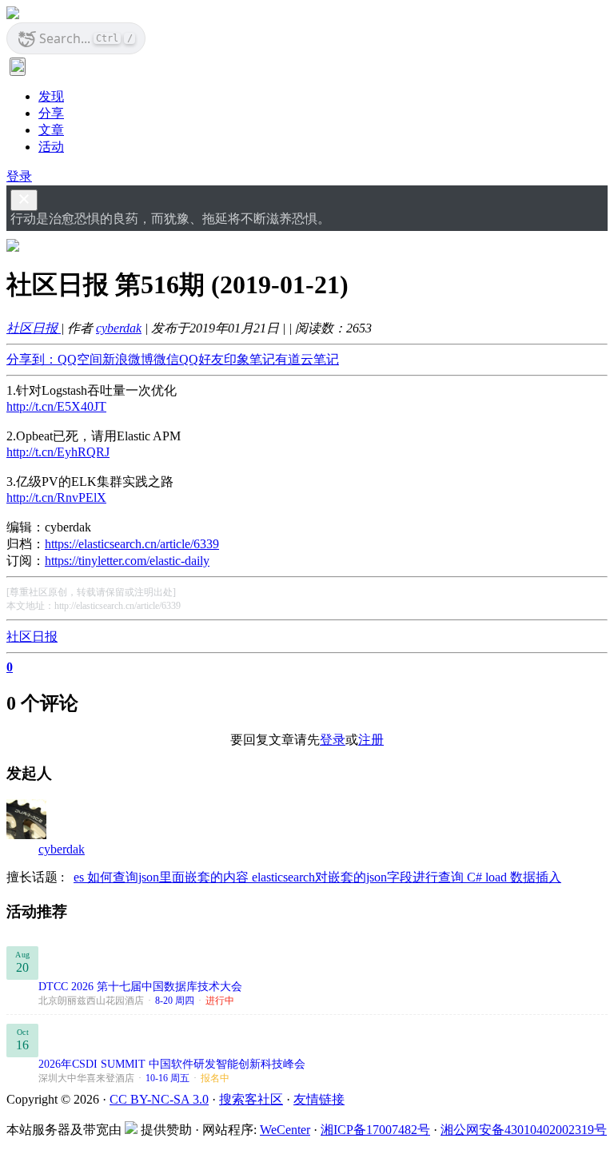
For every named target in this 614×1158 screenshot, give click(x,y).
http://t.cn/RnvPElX (56, 497)
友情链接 (319, 1099)
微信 (166, 359)
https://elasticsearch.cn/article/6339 (132, 544)
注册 (371, 739)
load (497, 877)
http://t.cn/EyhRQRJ (58, 452)
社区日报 (33, 328)
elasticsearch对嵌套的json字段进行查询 (359, 877)
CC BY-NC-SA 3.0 (159, 1099)
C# (476, 877)
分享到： (32, 359)
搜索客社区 (251, 1099)
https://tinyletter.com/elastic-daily (127, 560)
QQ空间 (80, 359)
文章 (51, 130)
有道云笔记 (307, 359)
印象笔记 (249, 359)
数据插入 (535, 877)
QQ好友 (201, 359)
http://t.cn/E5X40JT (56, 406)
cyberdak (119, 328)
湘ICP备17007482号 (375, 1129)
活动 (51, 146)
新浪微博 (128, 359)
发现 (51, 96)
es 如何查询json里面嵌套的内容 (163, 877)
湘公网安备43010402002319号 (524, 1129)
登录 (19, 176)
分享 (51, 113)
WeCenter (285, 1129)
